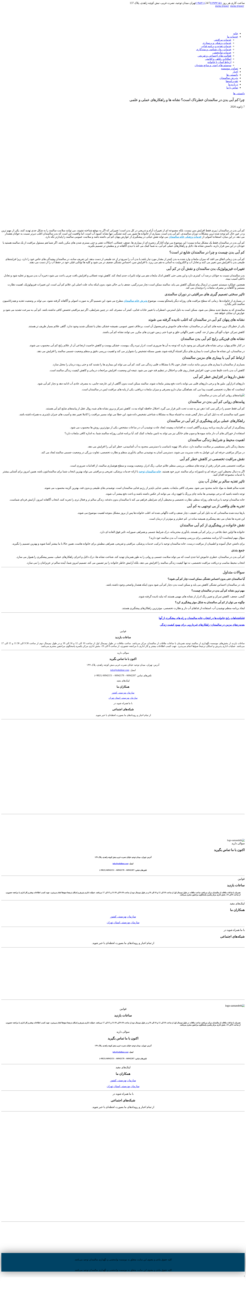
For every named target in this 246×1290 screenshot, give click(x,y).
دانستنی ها (232, 74)
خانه (235, 33)
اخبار (235, 71)
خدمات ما (232, 36)
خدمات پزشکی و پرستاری (216, 43)
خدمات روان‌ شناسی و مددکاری (213, 49)
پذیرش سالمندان (229, 78)
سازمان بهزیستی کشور (123, 692)
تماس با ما (232, 87)
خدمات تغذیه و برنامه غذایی (216, 46)
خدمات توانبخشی (221, 52)
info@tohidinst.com (119, 670)
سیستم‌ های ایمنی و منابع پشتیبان (213, 65)
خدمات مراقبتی (222, 39)
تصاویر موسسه (229, 68)
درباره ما (233, 84)
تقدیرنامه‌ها (232, 81)
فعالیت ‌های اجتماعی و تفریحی (214, 55)
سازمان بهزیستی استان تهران (123, 698)
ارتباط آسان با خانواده (219, 62)
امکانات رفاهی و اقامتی (218, 58)
